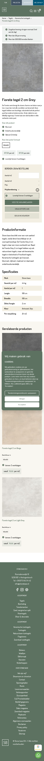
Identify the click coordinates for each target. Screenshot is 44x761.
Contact (22, 679)
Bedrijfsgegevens (22, 702)
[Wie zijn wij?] (38, 2)
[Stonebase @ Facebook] (17, 590)
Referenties (22, 718)
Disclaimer (22, 724)
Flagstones (22, 636)
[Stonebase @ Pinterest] (26, 590)
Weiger (22, 399)
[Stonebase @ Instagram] (22, 590)
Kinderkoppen (22, 663)
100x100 (6, 145)
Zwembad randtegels (22, 640)
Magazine (22, 705)
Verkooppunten (22, 692)
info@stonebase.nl (22, 584)
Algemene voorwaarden (22, 721)
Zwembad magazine (22, 711)
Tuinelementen (22, 607)
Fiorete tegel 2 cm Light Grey (13, 520)
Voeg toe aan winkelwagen (22, 202)
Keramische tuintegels (22, 627)
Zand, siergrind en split (22, 610)
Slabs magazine (22, 708)
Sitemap (22, 733)
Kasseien (22, 659)
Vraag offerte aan (22, 209)
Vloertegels (22, 613)
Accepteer (22, 405)
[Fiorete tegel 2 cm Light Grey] (22, 497)
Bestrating (22, 604)
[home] (10, 10)
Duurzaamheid (22, 695)
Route (22, 686)
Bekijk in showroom (22, 216)
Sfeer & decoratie (22, 616)
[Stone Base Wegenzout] (27, 2)
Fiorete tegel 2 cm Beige (11, 448)
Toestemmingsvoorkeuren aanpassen (22, 393)
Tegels (22, 601)
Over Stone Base (22, 668)
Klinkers (22, 650)
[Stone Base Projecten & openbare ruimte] (16, 2)
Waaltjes (22, 653)
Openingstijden (22, 683)
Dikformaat (22, 656)
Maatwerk (22, 714)
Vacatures (22, 730)
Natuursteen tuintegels (22, 633)
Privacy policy (22, 727)
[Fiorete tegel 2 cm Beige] (22, 425)
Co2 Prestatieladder (22, 699)
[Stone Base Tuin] (5, 2)
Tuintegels (22, 630)
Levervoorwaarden (22, 689)
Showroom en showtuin (22, 676)
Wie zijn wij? (22, 673)
